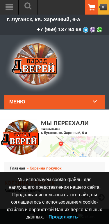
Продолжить (63, 216)
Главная (17, 168)
